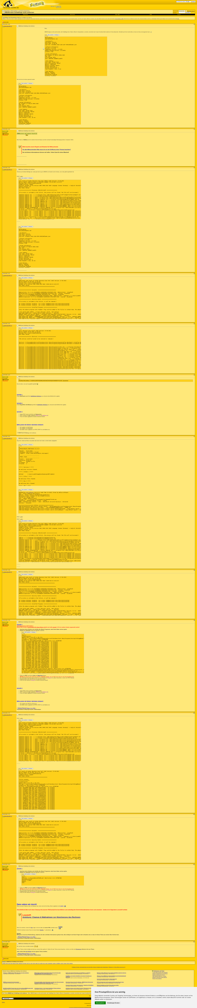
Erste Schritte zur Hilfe (119, 18)
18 (84, 1007)
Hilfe (116, 14)
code (9, 963)
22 (89, 1007)
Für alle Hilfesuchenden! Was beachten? (160, 972)
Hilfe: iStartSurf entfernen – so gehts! (159, 976)
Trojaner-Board (7, 10)
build (7, 963)
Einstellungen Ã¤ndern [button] (113, 1003)
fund (28, 963)
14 (80, 1007)
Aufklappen (57, 34)
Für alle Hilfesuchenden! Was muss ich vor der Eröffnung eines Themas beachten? (46, 149)
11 (76, 1007)
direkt (17, 963)
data (11, 963)
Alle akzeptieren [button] (100, 1003)
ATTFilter (20, 84)
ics (29, 963)
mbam (36, 963)
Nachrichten (72, 14)
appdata (3, 963)
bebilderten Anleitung (36, 396)
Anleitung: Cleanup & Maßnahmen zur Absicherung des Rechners (51, 917)
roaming (54, 963)
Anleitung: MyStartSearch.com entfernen (160, 973)
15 (81, 1007)
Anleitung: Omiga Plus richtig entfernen (159, 977)
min (38, 963)
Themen (4, 961)
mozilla (41, 963)
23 (90, 1007)
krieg (31, 963)
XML (178, 18)
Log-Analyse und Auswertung (24, 10)
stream (65, 963)
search (62, 963)
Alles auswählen (50, 34)
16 (82, 1007)
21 (88, 1007)
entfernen (20, 963)
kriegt (34, 963)
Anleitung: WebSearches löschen (158, 974)
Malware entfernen (14, 10)
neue (44, 963)
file (23, 963)
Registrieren (25, 14)
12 (77, 1007)
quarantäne (50, 963)
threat (68, 963)
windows (71, 963)
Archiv (3, 1002)
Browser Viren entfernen (157, 978)
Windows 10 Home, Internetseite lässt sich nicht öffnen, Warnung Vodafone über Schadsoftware (90, 967)
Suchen (178, 14)
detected (14, 963)
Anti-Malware (30, 492)
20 (87, 1007)
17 (83, 1007)
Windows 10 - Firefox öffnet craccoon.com (117, 967)
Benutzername (175, 10)
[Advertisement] (30, 38)
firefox (25, 963)
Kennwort (175, 12)
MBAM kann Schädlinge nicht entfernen (24, 17)
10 (75, 1007)
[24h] (151, 14)
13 (79, 1007)
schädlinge (58, 963)
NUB (119, 14)
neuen (46, 963)
